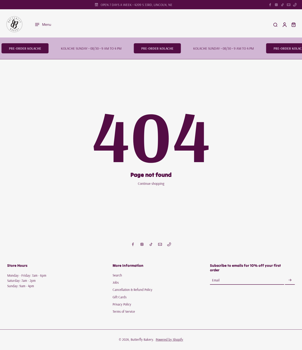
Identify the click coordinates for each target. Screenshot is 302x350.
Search (117, 275)
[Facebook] (270, 4)
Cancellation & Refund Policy (132, 290)
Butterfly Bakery (142, 339)
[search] (275, 24)
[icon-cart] (293, 24)
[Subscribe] (290, 280)
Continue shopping (151, 183)
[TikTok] (282, 4)
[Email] (289, 4)
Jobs (116, 282)
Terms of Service (124, 311)
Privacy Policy (122, 304)
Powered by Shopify (169, 339)
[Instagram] (276, 4)
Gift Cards (120, 297)
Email (216, 280)
